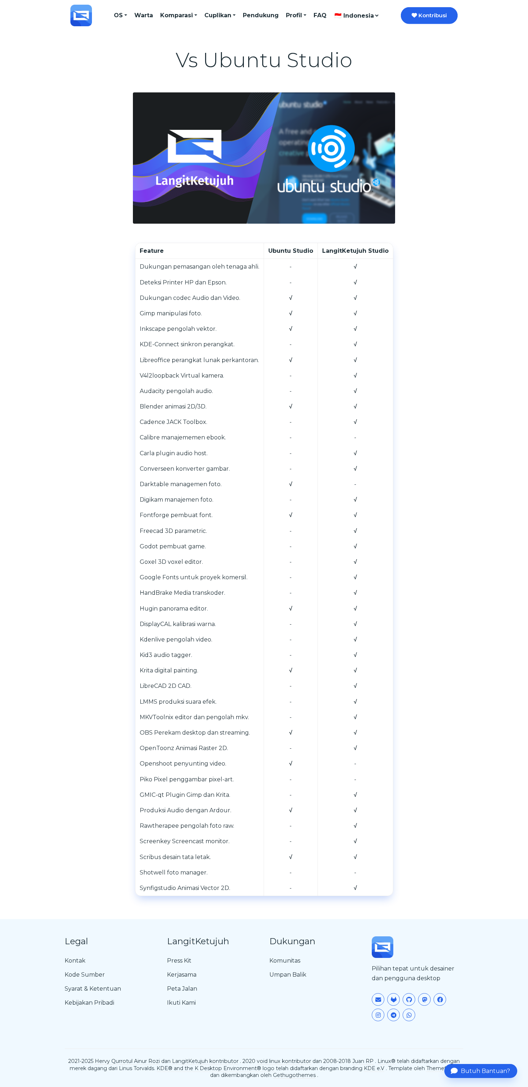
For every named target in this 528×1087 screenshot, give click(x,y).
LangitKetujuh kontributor (205, 1061)
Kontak (75, 960)
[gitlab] (393, 999)
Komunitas (284, 960)
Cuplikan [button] (217, 15)
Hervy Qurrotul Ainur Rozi (127, 1061)
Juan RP (363, 1061)
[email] (378, 999)
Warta (143, 15)
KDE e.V (374, 1068)
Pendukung (261, 15)
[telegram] (393, 1015)
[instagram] (378, 1015)
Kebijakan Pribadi (89, 1002)
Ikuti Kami (181, 1002)
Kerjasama (181, 974)
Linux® (386, 1061)
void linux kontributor (284, 1061)
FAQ (320, 15)
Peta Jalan (182, 988)
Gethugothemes (294, 1075)
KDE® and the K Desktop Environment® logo (215, 1068)
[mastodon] (424, 999)
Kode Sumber (85, 974)
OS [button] (118, 15)
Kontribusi (432, 15)
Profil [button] (294, 15)
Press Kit (179, 960)
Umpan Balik (287, 974)
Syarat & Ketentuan (93, 988)
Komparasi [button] (176, 15)
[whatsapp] (409, 1015)
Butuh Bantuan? (485, 1071)
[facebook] (440, 999)
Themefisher (442, 1068)
